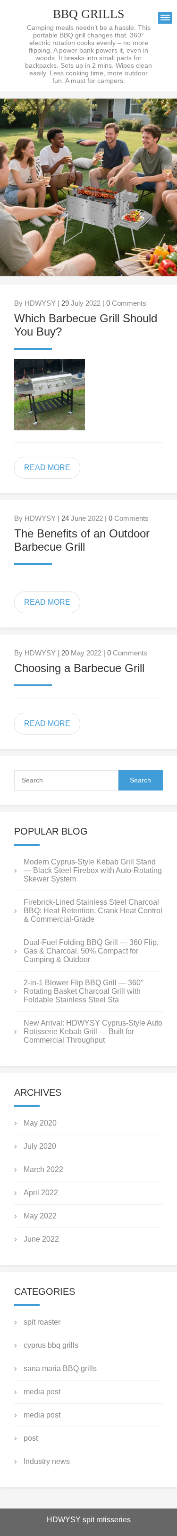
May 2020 (40, 1123)
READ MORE (47, 468)
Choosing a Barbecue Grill (79, 668)
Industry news (47, 1461)
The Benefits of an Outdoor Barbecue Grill (82, 540)
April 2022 (41, 1193)
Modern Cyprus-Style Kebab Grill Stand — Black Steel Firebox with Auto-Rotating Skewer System (93, 870)
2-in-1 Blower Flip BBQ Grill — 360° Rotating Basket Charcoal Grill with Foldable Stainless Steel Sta (83, 991)
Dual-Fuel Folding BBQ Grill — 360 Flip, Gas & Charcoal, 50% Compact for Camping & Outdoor (91, 950)
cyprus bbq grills (51, 1345)
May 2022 (40, 1216)
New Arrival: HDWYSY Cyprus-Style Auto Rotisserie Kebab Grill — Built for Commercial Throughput (93, 1031)
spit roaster (42, 1322)
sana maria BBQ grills (60, 1368)
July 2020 (40, 1146)
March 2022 (43, 1169)
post (31, 1438)
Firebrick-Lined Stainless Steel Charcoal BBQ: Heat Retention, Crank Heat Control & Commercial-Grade (93, 910)
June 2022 (41, 1239)
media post (42, 1392)
